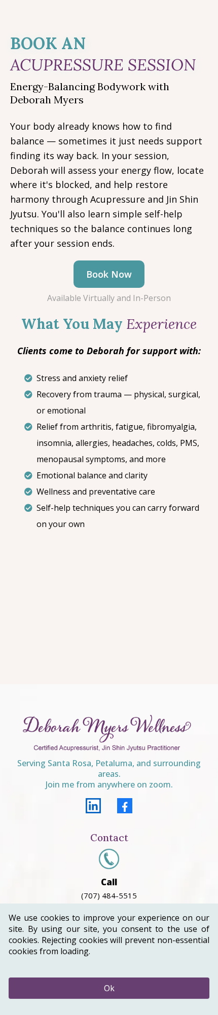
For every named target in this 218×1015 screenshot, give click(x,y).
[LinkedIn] (93, 805)
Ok (109, 988)
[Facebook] (124, 805)
